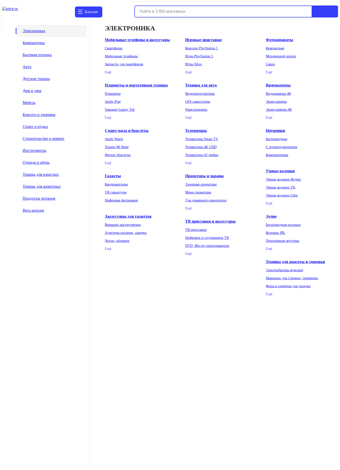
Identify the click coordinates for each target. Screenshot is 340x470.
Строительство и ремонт (43, 138)
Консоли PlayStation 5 (201, 48)
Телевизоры (196, 130)
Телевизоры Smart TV (201, 139)
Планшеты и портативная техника (136, 85)
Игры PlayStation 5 (199, 56)
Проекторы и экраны (204, 176)
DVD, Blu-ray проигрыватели (207, 246)
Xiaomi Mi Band (116, 147)
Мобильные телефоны (121, 56)
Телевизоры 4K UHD (201, 147)
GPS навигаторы (197, 101)
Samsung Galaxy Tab (120, 109)
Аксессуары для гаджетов (128, 216)
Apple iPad (112, 101)
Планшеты (112, 93)
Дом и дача (32, 91)
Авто (27, 67)
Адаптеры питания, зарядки (126, 233)
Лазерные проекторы (201, 184)
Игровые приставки (203, 40)
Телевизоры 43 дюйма (201, 155)
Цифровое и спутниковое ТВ (207, 238)
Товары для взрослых (41, 174)
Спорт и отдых (35, 126)
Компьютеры (34, 43)
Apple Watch (114, 139)
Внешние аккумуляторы (123, 225)
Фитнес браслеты (117, 155)
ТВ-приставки (196, 230)
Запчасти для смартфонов (124, 64)
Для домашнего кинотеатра (205, 200)
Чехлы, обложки (117, 241)
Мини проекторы (198, 192)
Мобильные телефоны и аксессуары (137, 40)
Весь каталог (34, 210)
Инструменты (34, 150)
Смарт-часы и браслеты (127, 130)
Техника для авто (201, 85)
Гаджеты (113, 176)
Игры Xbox (193, 64)
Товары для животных (42, 186)
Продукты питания (39, 198)
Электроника (34, 31)
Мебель (29, 102)
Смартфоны (113, 48)
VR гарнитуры (115, 192)
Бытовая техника (37, 55)
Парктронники (196, 109)
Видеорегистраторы (200, 93)
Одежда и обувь (36, 162)
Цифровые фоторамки (121, 200)
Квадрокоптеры (116, 184)
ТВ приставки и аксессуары (210, 221)
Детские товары (36, 79)
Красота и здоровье (39, 114)
